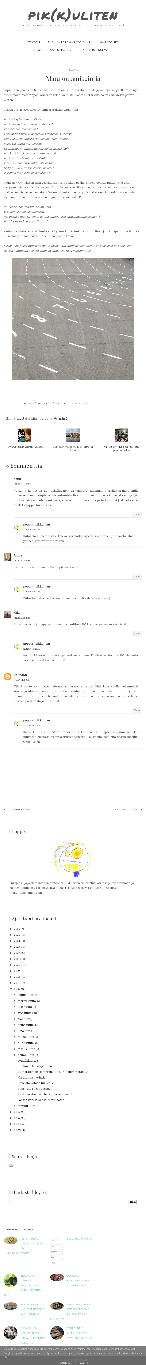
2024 (17, 941)
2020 (17, 965)
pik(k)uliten (73, 14)
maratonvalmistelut (72, 403)
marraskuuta (27, 1001)
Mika (17, 613)
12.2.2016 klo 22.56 (31, 649)
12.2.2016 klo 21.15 (22, 484)
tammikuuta (26, 1106)
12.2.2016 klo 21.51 (22, 561)
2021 (17, 959)
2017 (17, 983)
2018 (17, 977)
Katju (17, 479)
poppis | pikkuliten (36, 525)
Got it (85, 1363)
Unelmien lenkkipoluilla (35, 1066)
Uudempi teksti (18, 809)
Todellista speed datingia (35, 1089)
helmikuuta (26, 1055)
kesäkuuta (25, 1031)
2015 (17, 1112)
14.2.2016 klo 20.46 (31, 725)
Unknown (20, 675)
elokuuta (24, 1019)
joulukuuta (25, 995)
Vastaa (137, 514)
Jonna (18, 556)
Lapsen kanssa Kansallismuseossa (41, 1100)
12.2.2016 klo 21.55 (22, 618)
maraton (45, 403)
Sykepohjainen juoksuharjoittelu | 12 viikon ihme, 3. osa (79, 1333)
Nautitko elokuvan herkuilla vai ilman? (45, 1094)
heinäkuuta (26, 1025)
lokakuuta (25, 1007)
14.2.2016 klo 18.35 (22, 680)
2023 (17, 947)
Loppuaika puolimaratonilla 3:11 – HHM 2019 (78, 1281)
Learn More (67, 1363)
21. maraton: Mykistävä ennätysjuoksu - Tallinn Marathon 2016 (23, 1286)
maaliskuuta (26, 1049)
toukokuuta (26, 1037)
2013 (17, 1124)
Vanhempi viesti (127, 809)
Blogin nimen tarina (79, 1238)
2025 (17, 935)
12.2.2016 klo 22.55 (31, 530)
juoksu (28, 403)
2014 (17, 1118)
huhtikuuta (26, 1043)
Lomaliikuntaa (28, 1061)
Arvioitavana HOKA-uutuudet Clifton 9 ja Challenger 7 (32, 1309)
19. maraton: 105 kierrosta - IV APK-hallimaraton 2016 (54, 1072)
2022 (17, 953)
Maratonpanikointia (31, 1078)
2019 (17, 971)
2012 (17, 1130)
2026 (17, 929)
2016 (17, 989)
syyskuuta (25, 1013)
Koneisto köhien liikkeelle (36, 1083)
